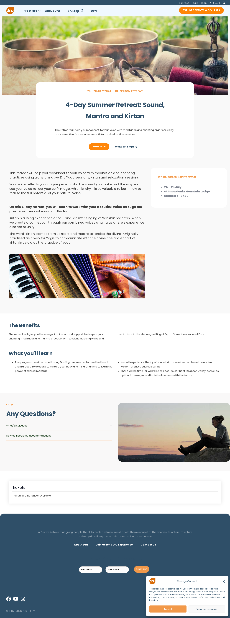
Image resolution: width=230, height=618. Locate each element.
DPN (94, 11)
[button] (223, 581)
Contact (184, 3)
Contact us (148, 544)
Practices (30, 11)
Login (195, 3)
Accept (168, 609)
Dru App (73, 11)
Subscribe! (141, 569)
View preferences (207, 609)
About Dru (52, 11)
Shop (204, 3)
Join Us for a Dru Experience (114, 544)
